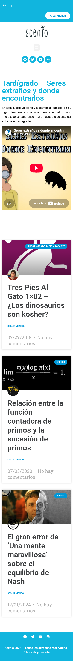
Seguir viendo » (16, 326)
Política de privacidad (37, 652)
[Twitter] (32, 59)
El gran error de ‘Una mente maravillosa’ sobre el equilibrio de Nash (33, 559)
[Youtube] (40, 59)
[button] (37, 47)
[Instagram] (48, 59)
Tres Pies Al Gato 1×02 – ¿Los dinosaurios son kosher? (36, 301)
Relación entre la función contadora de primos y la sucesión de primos (35, 425)
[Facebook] (25, 59)
